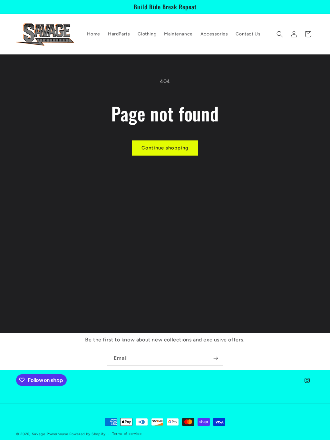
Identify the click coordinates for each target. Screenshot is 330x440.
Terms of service (127, 434)
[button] (280, 34)
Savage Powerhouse (50, 434)
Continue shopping (165, 148)
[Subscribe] (216, 358)
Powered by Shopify (87, 434)
